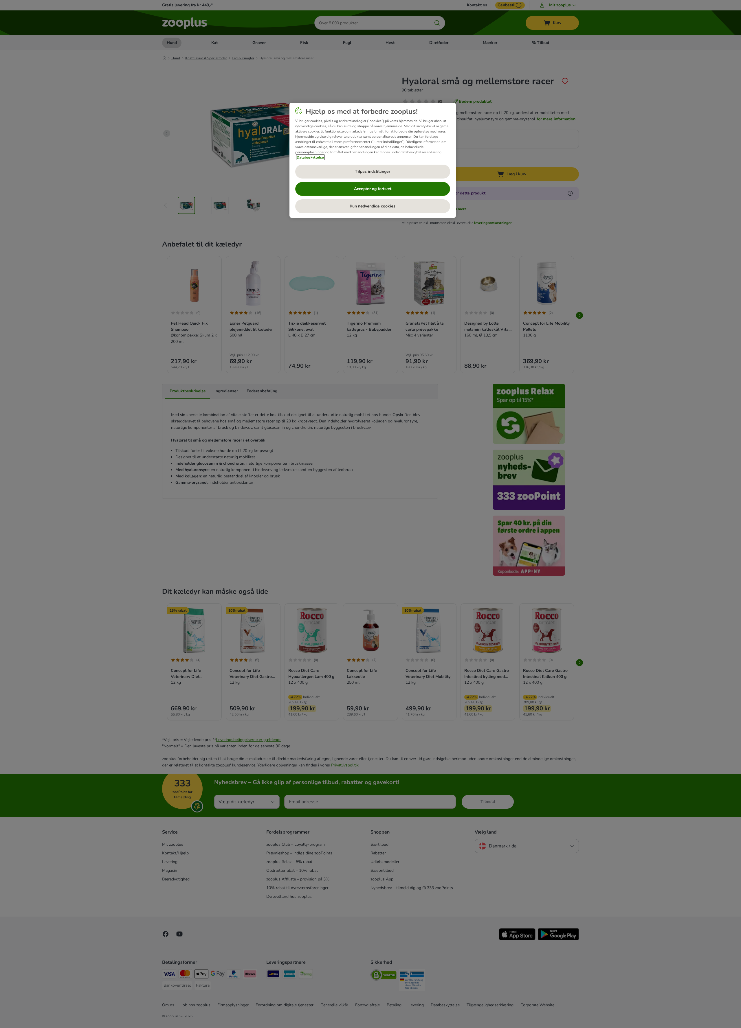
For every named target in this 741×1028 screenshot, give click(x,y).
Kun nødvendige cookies (372, 206)
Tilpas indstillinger (372, 171)
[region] (372, 160)
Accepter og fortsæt (372, 189)
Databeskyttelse (310, 157)
